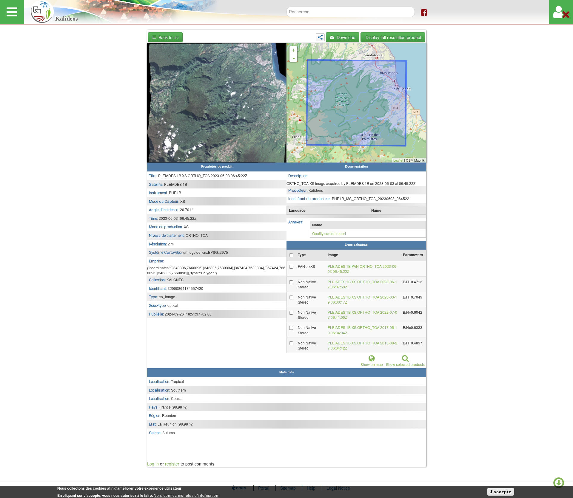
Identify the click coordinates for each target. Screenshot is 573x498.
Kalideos (66, 19)
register (172, 464)
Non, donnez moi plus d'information (186, 495)
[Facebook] (424, 12)
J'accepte (501, 491)
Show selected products (405, 364)
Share (320, 37)
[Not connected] (561, 12)
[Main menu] (12, 12)
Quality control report (329, 233)
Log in (153, 464)
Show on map (372, 364)
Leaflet (398, 160)
